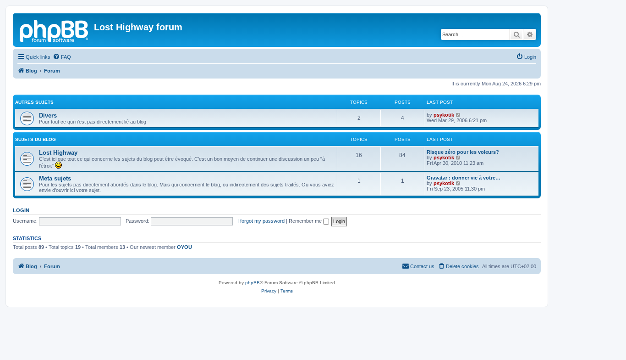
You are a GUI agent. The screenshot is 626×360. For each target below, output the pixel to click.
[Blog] (54, 30)
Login (21, 210)
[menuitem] (62, 56)
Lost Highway (58, 152)
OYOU (184, 247)
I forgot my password (261, 221)
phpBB (252, 282)
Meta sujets (55, 178)
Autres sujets (34, 102)
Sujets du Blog (35, 139)
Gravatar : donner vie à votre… (463, 177)
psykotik (444, 115)
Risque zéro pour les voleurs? (463, 152)
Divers (48, 115)
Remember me (306, 221)
